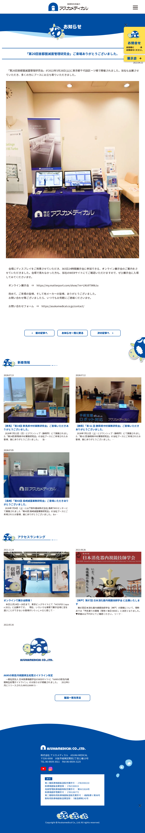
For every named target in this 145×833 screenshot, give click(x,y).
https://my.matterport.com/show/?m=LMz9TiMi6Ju (67, 285)
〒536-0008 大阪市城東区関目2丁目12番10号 (65, 758)
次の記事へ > (105, 333)
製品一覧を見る (72, 698)
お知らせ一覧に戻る (72, 333)
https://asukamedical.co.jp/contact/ (62, 306)
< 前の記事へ (39, 333)
